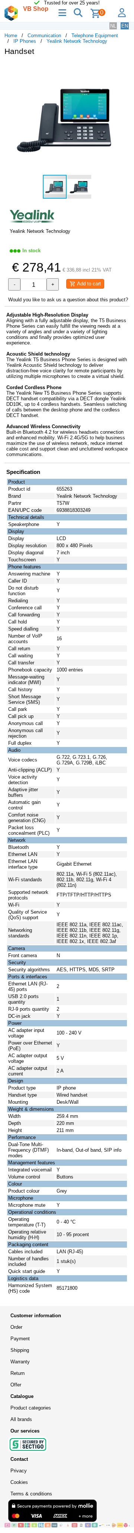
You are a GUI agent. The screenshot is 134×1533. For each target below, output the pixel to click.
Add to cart (88, 283)
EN (124, 26)
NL (113, 26)
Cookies (19, 1482)
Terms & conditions (31, 1494)
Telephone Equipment (94, 35)
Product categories (30, 1408)
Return (17, 1373)
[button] (123, 69)
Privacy (18, 1470)
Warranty (20, 1361)
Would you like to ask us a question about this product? (68, 299)
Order (16, 1327)
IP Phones (24, 41)
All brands (21, 1419)
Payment (20, 1338)
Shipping (19, 1350)
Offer (15, 1385)
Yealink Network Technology (77, 41)
